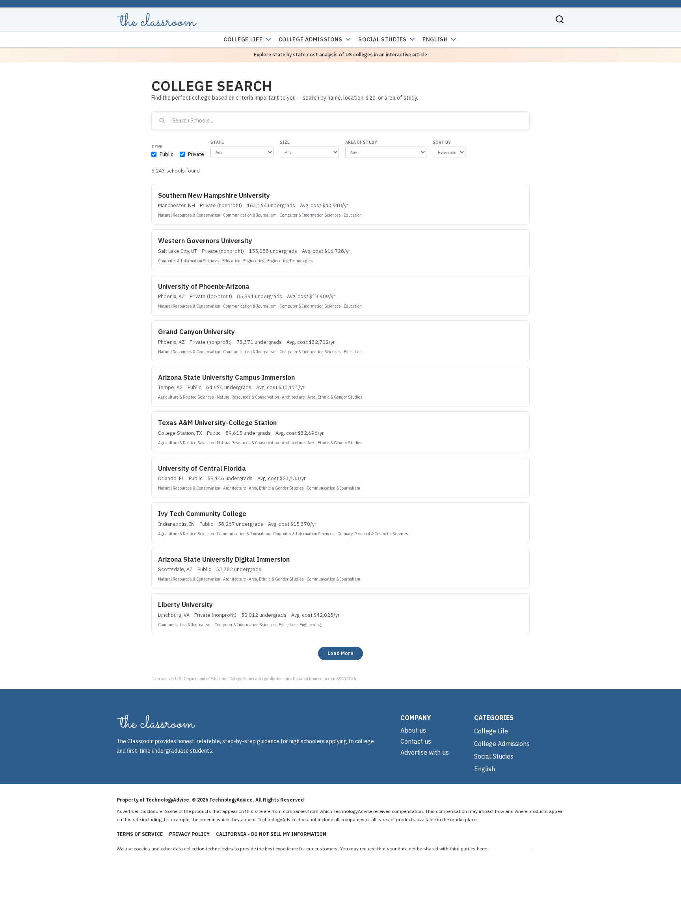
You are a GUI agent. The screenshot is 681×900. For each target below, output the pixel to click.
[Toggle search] (559, 19)
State (217, 142)
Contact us (415, 741)
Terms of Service (140, 834)
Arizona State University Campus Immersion (226, 377)
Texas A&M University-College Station (217, 422)
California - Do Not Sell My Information (271, 834)
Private (196, 154)
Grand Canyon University (196, 331)
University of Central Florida (202, 468)
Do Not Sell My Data (510, 849)
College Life (242, 39)
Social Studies (382, 39)
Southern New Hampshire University (214, 195)
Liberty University (185, 604)
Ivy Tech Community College (202, 513)
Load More (340, 653)
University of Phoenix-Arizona (203, 286)
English (435, 39)
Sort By (442, 142)
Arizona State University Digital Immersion (224, 559)
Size (285, 142)
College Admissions (311, 39)
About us (413, 730)
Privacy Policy (189, 834)
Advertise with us (424, 752)
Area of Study (361, 142)
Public (166, 154)
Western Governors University (205, 240)
